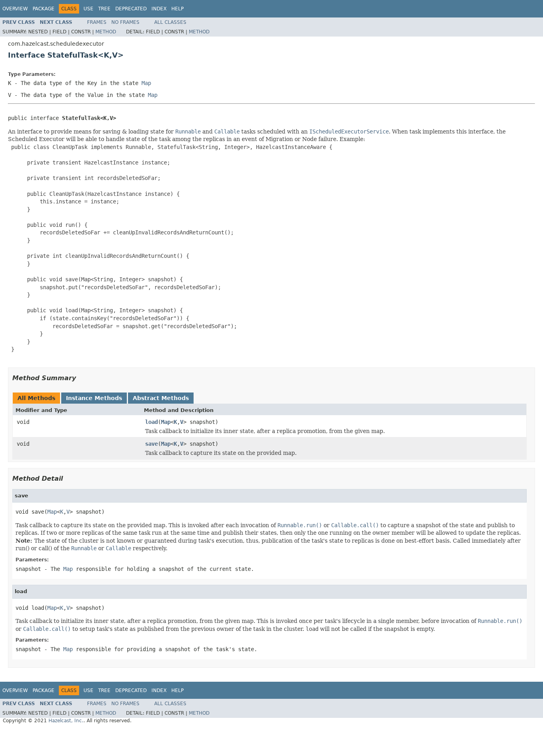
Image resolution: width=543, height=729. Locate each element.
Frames (97, 22)
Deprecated (131, 9)
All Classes (170, 22)
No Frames (125, 22)
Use (88, 9)
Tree (104, 9)
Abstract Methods (161, 398)
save (151, 444)
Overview (15, 9)
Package (43, 9)
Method (105, 32)
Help (177, 9)
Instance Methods (94, 398)
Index (159, 9)
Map (166, 422)
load (151, 422)
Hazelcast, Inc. (65, 720)
